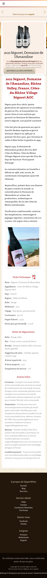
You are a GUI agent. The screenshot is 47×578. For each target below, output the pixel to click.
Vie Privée (23, 510)
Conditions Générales (23, 507)
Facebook (24, 521)
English (23, 540)
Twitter (23, 524)
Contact (23, 505)
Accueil (23, 486)
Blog (23, 488)
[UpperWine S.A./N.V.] (23, 3)
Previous (2, 11)
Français (23, 535)
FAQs (23, 502)
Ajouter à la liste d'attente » (20, 71)
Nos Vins (23, 491)
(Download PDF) (34, 277)
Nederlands (24, 537)
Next (44, 11)
